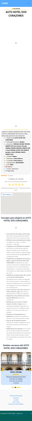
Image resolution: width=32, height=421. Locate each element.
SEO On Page (27, 413)
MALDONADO (16, 8)
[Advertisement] (16, 56)
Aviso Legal (16, 402)
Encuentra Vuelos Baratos (16, 404)
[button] (30, 370)
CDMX (5, 3)
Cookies (16, 400)
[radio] (9, 185)
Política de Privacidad (16, 396)
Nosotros (16, 398)
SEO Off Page (16, 415)
